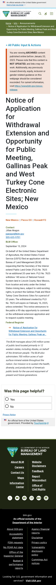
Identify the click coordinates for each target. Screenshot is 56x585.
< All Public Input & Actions (23, 45)
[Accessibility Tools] (46, 14)
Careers (19, 467)
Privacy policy (39, 542)
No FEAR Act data (13, 547)
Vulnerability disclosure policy (38, 551)
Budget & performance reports (16, 564)
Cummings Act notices (40, 561)
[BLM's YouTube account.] (17, 498)
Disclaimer (37, 537)
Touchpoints (40, 423)
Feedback (38, 471)
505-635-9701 (13, 237)
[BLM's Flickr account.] (38, 498)
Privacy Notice (9, 414)
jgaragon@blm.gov (15, 234)
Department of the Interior (27, 522)
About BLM (17, 461)
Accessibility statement (16, 535)
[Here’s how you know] (28, 4)
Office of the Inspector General (13, 554)
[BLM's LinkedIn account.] (46, 498)
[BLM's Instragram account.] (31, 498)
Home (8, 23)
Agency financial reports (41, 531)
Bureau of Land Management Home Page (21, 14)
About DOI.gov (15, 529)
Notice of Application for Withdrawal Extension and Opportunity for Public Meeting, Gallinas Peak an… (28, 331)
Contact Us (17, 472)
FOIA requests (15, 542)
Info (15, 23)
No (12, 406)
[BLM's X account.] (10, 498)
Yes (12, 399)
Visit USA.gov (33, 580)
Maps (21, 477)
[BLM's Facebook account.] (24, 498)
